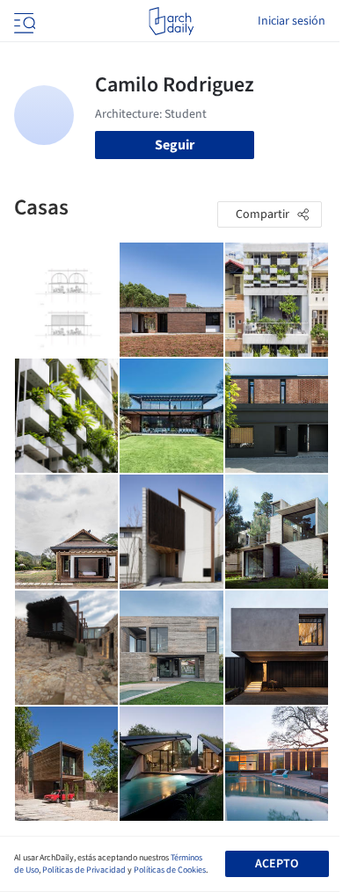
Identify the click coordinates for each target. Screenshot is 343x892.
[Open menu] (23, 21)
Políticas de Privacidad (84, 870)
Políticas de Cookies (170, 870)
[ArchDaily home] (171, 21)
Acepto (276, 864)
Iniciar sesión (291, 21)
